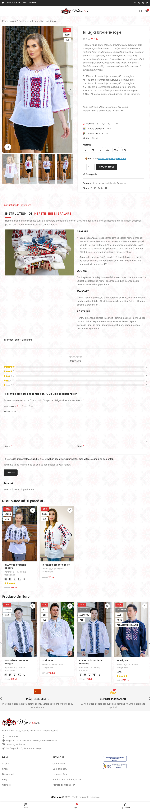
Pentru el (8, 666)
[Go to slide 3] (37, 147)
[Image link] (21, 720)
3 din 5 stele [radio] (27, 406)
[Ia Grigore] (130, 628)
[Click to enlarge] (7, 145)
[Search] (138, 11)
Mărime (86, 144)
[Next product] (145, 21)
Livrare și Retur (60, 772)
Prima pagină (9, 21)
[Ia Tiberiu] (56, 628)
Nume (8, 445)
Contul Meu (58, 761)
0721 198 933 (12, 734)
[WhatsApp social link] (140, 3)
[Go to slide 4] (40, 147)
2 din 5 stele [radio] (25, 406)
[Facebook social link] (132, 3)
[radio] (84, 149)
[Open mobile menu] (4, 11)
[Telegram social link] (105, 188)
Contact (6, 783)
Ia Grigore (121, 658)
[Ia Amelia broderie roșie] (56, 533)
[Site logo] (74, 10)
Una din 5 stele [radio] (22, 406)
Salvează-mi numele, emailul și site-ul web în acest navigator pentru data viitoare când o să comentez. (60, 458)
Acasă (5, 761)
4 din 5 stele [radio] (29, 406)
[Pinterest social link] (98, 188)
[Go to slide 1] (31, 147)
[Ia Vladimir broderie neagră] (19, 628)
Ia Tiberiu (46, 658)
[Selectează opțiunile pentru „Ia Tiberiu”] (69, 605)
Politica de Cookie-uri (63, 783)
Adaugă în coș (105, 167)
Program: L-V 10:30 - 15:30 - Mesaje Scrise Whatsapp (32, 738)
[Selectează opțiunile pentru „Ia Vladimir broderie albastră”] (105, 605)
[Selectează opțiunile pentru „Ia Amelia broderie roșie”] (69, 510)
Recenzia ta (11, 411)
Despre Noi (8, 772)
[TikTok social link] (145, 3)
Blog (4, 777)
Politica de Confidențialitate (66, 777)
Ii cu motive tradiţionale (44, 21)
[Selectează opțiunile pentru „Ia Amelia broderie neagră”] (32, 510)
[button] (5, 88)
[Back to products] (141, 21)
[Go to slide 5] (43, 147)
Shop (5, 767)
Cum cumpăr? (59, 767)
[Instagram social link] (136, 3)
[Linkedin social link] (101, 188)
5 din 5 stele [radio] (32, 406)
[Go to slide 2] (34, 147)
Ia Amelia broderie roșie (55, 563)
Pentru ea (24, 21)
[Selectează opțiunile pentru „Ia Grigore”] (142, 605)
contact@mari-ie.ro (15, 742)
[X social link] (94, 188)
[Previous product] (137, 21)
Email (79, 445)
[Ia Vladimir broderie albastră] (93, 628)
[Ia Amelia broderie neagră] (19, 533)
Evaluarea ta (11, 406)
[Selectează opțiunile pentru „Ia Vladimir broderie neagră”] (32, 605)
